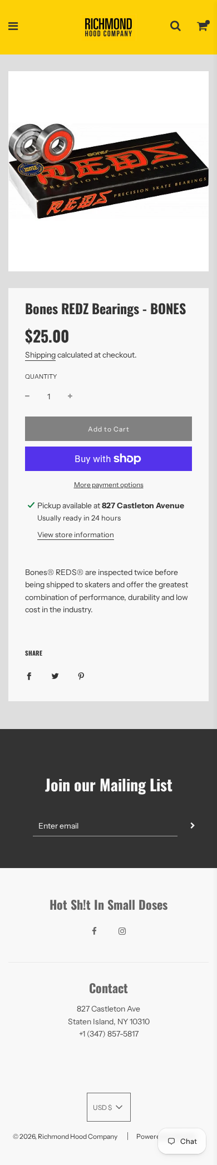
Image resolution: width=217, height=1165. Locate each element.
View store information (75, 534)
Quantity (41, 376)
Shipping (40, 355)
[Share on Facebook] (29, 675)
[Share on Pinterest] (81, 675)
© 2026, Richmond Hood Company (65, 1136)
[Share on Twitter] (55, 675)
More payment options (109, 484)
